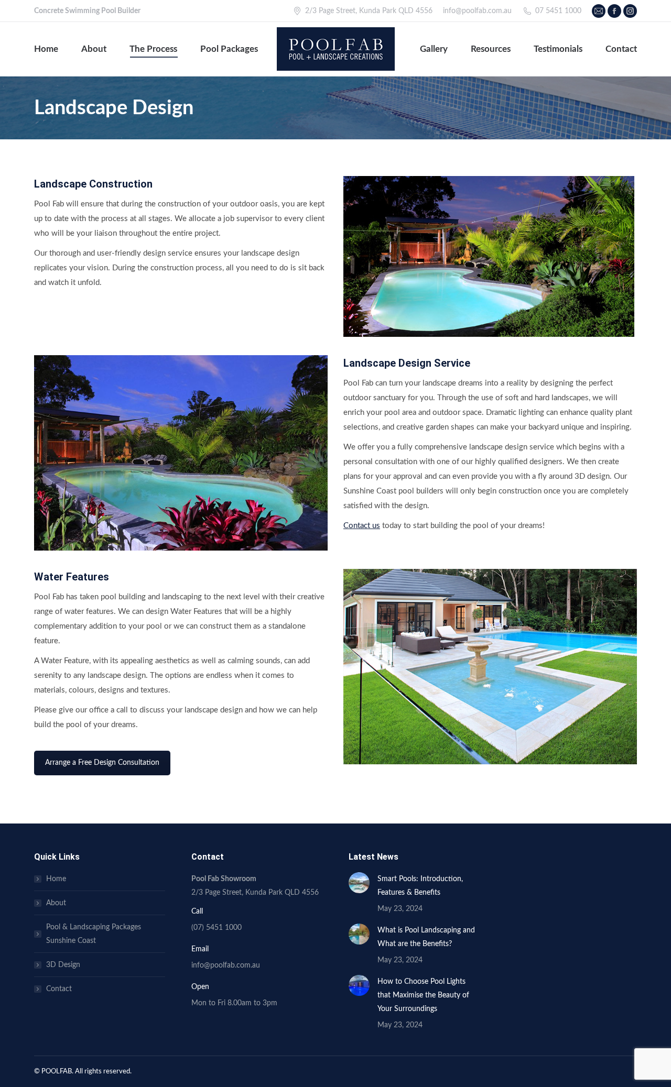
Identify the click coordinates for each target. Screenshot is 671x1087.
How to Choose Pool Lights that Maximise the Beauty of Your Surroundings (423, 995)
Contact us (361, 526)
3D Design (63, 965)
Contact (59, 989)
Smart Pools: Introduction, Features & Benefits (420, 885)
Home (56, 879)
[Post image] (359, 882)
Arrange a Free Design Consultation (102, 762)
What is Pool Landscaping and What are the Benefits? (426, 937)
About (56, 903)
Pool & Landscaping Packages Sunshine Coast (93, 934)
